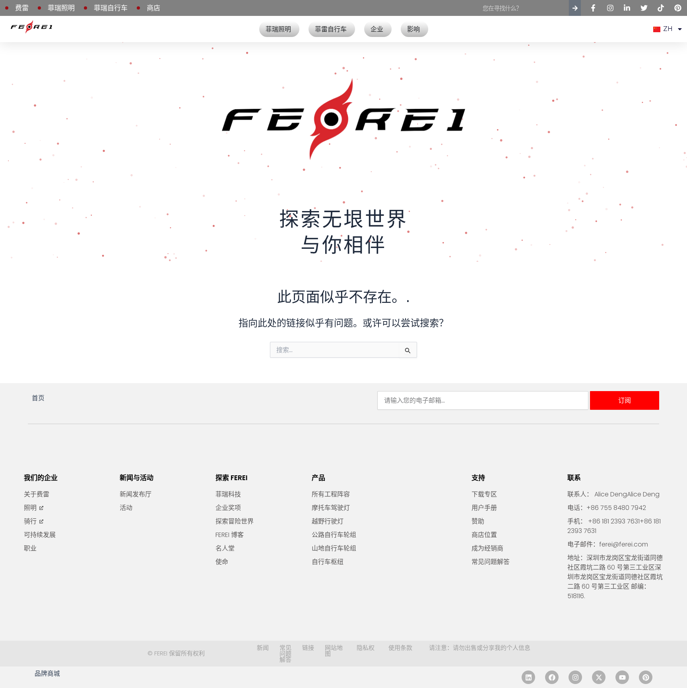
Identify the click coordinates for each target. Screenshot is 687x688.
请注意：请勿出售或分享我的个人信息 (479, 647)
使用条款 (400, 647)
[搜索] (575, 8)
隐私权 (366, 647)
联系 (574, 478)
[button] (667, 29)
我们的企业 (41, 478)
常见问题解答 (285, 653)
